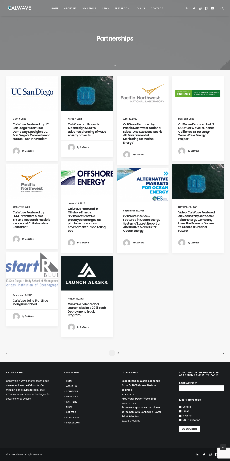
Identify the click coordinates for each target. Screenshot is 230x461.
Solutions (89, 8)
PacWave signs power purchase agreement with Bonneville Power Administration (141, 412)
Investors (72, 396)
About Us (70, 8)
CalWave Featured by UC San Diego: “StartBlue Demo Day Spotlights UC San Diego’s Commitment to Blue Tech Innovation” (31, 131)
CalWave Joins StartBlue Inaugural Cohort (30, 302)
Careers (71, 412)
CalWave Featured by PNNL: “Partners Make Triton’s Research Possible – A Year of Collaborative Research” (31, 219)
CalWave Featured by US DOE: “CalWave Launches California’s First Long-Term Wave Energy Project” (196, 131)
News (105, 8)
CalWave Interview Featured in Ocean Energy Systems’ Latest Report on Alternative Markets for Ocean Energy (142, 223)
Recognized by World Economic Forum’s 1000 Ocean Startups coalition (140, 385)
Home (54, 8)
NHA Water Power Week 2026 (138, 398)
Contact (157, 8)
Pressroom (122, 8)
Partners (71, 402)
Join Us (140, 8)
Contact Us (72, 417)
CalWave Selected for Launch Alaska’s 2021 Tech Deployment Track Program (87, 309)
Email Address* (188, 382)
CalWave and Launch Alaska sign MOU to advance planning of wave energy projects (87, 129)
